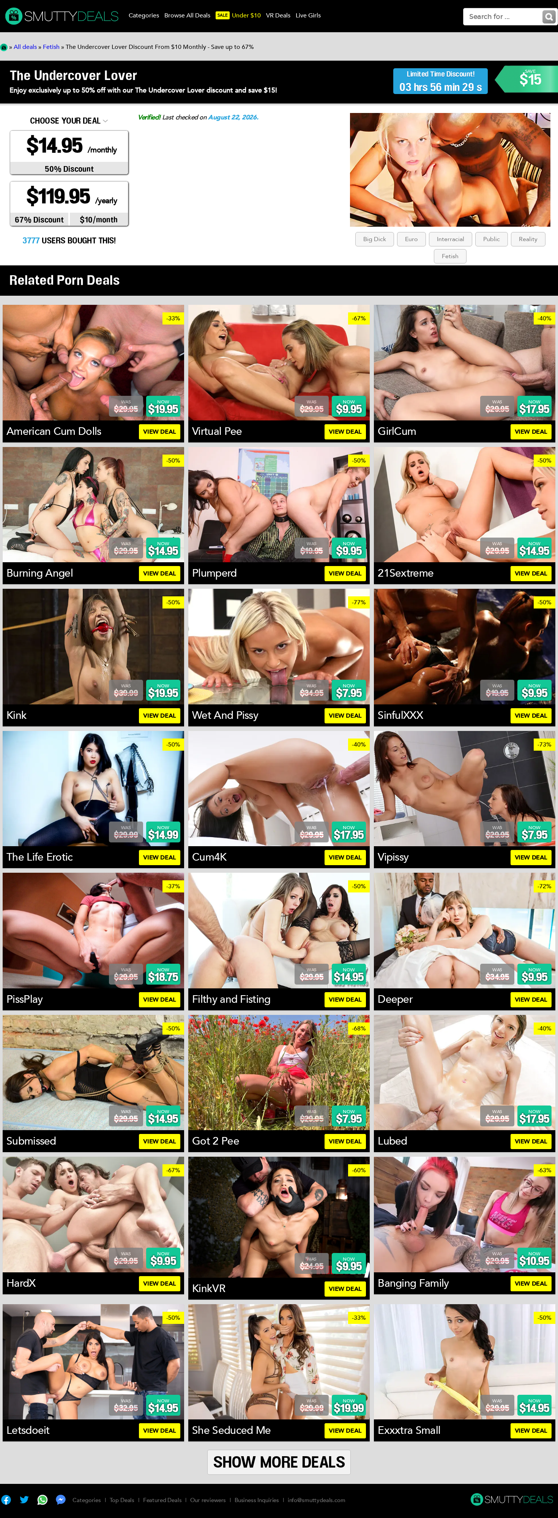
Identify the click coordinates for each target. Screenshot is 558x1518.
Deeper (395, 999)
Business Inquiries (257, 1500)
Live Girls (308, 15)
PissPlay (24, 999)
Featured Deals (162, 1500)
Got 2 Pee (215, 1141)
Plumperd (214, 573)
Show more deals (279, 1463)
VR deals (278, 15)
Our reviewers (208, 1500)
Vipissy (393, 857)
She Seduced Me (231, 1430)
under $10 (239, 15)
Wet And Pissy (225, 715)
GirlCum (397, 431)
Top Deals (122, 1500)
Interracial (450, 239)
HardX (21, 1283)
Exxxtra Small (409, 1430)
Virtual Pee (217, 431)
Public (491, 239)
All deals (25, 47)
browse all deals (187, 15)
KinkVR (208, 1288)
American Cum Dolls (53, 431)
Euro (411, 239)
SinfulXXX (400, 715)
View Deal (159, 432)
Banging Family (413, 1283)
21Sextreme (405, 573)
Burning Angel (39, 573)
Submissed (31, 1141)
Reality (528, 239)
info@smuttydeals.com (316, 1500)
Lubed (392, 1141)
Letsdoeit (28, 1430)
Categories (87, 1500)
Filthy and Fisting (231, 999)
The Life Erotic (39, 857)
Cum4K (209, 857)
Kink (16, 715)
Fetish (51, 47)
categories (144, 15)
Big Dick (374, 239)
